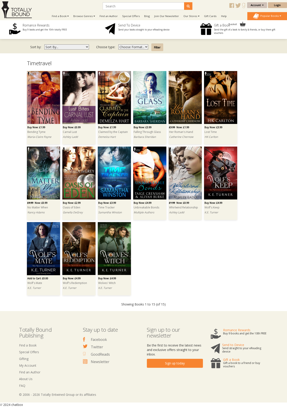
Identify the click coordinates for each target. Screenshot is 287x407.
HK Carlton (211, 137)
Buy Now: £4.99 (143, 202)
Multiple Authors (144, 212)
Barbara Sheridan (145, 137)
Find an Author (109, 16)
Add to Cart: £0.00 (37, 278)
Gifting (23, 359)
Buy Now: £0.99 (72, 127)
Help (224, 16)
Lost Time (210, 132)
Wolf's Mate (34, 283)
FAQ (22, 385)
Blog (147, 16)
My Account (27, 365)
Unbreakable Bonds (146, 207)
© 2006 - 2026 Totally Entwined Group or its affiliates (57, 394)
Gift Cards (210, 16)
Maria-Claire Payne (39, 137)
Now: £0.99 (37, 202)
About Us (26, 379)
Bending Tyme (36, 132)
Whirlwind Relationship (183, 207)
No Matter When (37, 207)
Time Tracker (106, 207)
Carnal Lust (70, 132)
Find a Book (28, 345)
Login (277, 5)
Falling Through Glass (147, 132)
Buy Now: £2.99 (72, 202)
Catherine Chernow (181, 137)
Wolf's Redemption (75, 283)
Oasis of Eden (71, 207)
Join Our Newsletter (166, 16)
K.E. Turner (211, 212)
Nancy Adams (36, 212)
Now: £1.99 (179, 127)
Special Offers (131, 16)
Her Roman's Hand (181, 132)
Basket (233, 24)
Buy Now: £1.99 (36, 127)
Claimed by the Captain (113, 132)
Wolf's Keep (212, 207)
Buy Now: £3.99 (143, 127)
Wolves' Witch (107, 283)
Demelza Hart (107, 137)
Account (256, 5)
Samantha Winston (110, 212)
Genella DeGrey (73, 212)
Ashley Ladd (70, 137)
